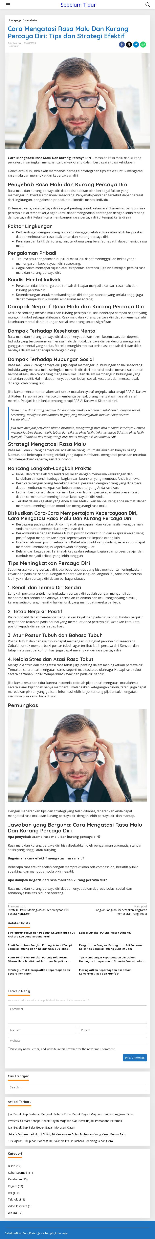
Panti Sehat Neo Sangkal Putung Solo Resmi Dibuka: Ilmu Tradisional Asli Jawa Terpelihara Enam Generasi (38, 959)
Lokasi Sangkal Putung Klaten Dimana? (105, 932)
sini (128, 217)
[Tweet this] (129, 45)
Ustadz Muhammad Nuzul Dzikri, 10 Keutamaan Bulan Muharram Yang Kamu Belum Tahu (67, 1134)
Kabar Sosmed (17, 1173)
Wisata (12, 1213)
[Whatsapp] (143, 45)
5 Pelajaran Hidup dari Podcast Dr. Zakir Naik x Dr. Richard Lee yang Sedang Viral (41, 934)
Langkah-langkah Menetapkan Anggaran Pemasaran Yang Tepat (120, 910)
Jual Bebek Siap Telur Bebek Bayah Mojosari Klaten (41, 1127)
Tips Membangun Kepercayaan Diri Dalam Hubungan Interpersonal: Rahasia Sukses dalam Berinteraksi (111, 959)
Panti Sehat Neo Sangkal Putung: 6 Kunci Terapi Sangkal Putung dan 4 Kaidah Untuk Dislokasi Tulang (40, 947)
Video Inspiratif (17, 1206)
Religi (11, 1193)
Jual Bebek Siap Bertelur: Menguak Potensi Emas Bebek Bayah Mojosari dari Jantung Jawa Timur (71, 1114)
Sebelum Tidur (78, 4)
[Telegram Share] (136, 45)
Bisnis (12, 1166)
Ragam (12, 1186)
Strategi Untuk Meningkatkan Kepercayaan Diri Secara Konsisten (38, 910)
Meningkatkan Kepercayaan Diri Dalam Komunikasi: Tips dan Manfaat (105, 971)
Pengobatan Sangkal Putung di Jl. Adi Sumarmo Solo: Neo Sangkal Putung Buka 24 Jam (111, 947)
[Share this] (122, 45)
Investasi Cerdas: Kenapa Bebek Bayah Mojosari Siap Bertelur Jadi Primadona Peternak (65, 1121)
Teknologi (14, 1199)
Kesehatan (13, 46)
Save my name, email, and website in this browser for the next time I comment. (63, 1049)
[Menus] (8, 4)
